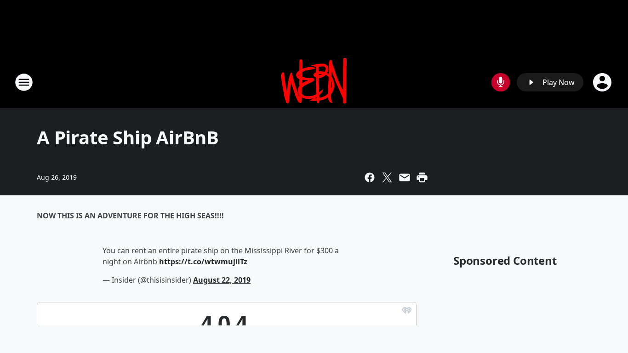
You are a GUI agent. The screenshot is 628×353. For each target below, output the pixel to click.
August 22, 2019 (222, 280)
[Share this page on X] (387, 177)
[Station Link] (314, 82)
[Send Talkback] (500, 82)
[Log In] (603, 82)
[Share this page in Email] (404, 177)
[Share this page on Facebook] (369, 177)
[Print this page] (422, 177)
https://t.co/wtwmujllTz (203, 261)
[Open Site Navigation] (24, 82)
